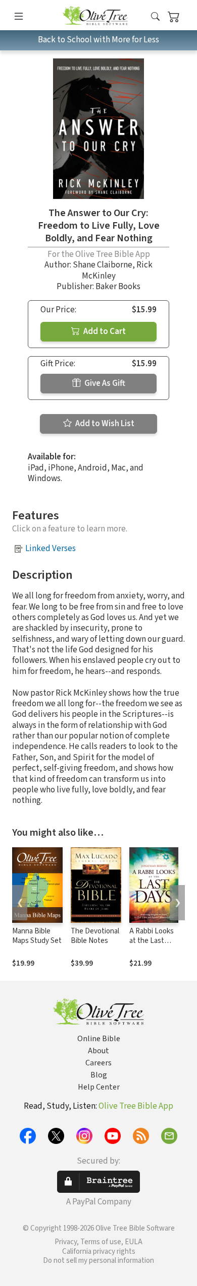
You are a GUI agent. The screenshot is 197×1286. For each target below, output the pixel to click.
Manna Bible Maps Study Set (37, 936)
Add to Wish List (104, 424)
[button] (155, 17)
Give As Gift (104, 383)
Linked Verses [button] (50, 549)
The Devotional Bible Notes (95, 936)
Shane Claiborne (102, 265)
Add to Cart (104, 331)
